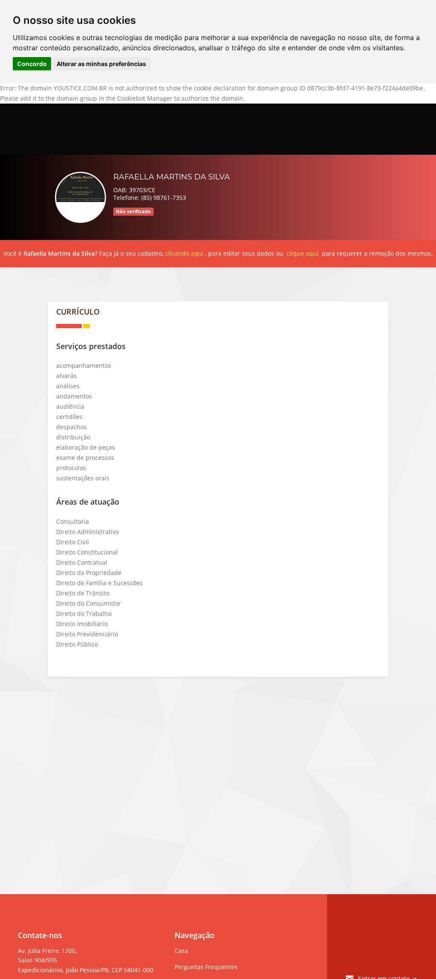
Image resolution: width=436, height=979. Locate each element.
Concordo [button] (32, 63)
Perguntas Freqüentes (206, 967)
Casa (181, 951)
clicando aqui (184, 253)
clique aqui (302, 253)
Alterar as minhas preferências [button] (101, 63)
